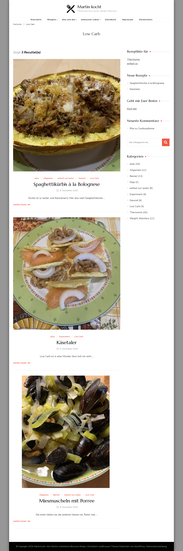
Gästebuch (110, 19)
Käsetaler (67, 342)
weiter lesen (20, 204)
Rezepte (51, 19)
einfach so (132, 63)
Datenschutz (145, 19)
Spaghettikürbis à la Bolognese (66, 184)
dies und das (68, 19)
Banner (56, 495)
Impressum (127, 19)
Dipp (132, 182)
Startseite (36, 19)
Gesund (82, 178)
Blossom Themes (110, 546)
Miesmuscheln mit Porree (66, 501)
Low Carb (94, 178)
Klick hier (132, 108)
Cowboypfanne (146, 128)
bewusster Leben (90, 19)
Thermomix (133, 59)
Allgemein (48, 178)
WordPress (139, 546)
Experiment (64, 337)
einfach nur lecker (65, 178)
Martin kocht (89, 6)
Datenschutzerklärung (156, 546)
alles (37, 178)
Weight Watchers (139, 218)
